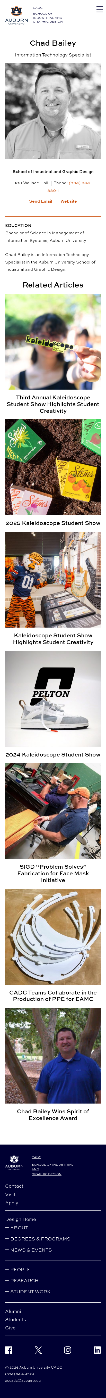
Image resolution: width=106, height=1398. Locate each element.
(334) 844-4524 (19, 1373)
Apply (11, 1202)
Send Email (40, 201)
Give (10, 1327)
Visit (10, 1194)
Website (68, 201)
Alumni (13, 1311)
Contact (14, 1185)
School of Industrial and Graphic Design (48, 17)
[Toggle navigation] (99, 9)
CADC (37, 8)
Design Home (20, 1219)
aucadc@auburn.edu (23, 1380)
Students (15, 1319)
